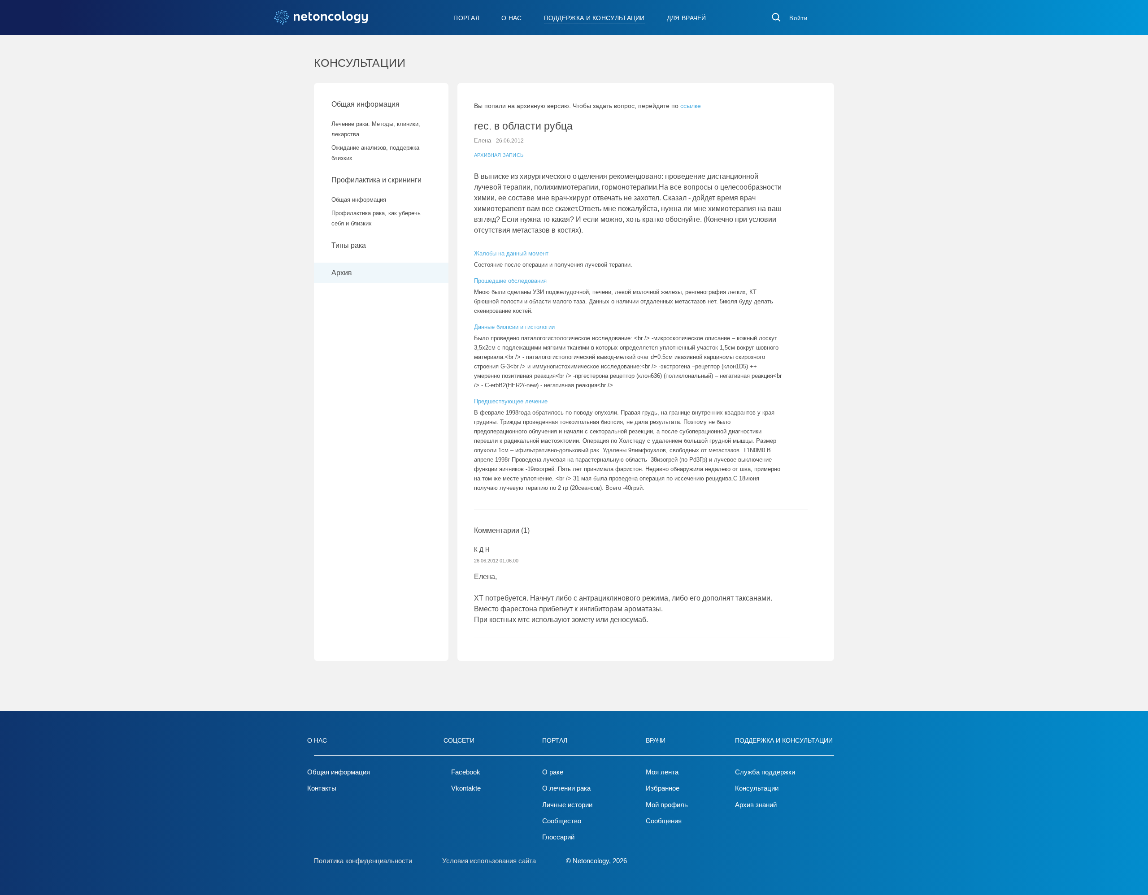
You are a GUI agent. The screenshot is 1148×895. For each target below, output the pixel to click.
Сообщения (664, 821)
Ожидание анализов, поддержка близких (375, 152)
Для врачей (686, 18)
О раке (552, 772)
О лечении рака (566, 788)
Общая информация (365, 104)
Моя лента (662, 772)
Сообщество (561, 821)
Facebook (465, 772)
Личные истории (567, 805)
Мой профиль (667, 805)
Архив (341, 273)
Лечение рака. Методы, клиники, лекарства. (375, 129)
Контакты (321, 788)
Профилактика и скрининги (376, 180)
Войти (798, 18)
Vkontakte (466, 788)
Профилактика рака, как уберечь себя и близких (376, 218)
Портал (466, 18)
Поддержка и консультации (594, 18)
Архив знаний (756, 805)
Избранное (662, 788)
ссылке (690, 105)
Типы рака (349, 245)
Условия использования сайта (489, 861)
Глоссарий (558, 837)
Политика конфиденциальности (363, 861)
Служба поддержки (765, 772)
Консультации (756, 788)
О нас (511, 18)
